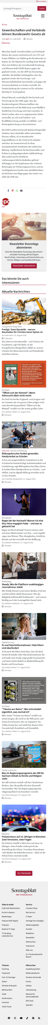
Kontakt (29, 929)
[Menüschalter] (43, 15)
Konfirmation (7, 998)
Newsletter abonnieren (24, 265)
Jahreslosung (31, 990)
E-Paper (29, 916)
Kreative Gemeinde (33, 977)
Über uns (29, 950)
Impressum (30, 946)
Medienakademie (33, 973)
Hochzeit (5, 1002)
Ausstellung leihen (33, 969)
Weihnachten (7, 990)
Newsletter (30, 937)
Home (4, 24)
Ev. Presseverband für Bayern (34, 955)
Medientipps (6, 916)
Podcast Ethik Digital (10, 921)
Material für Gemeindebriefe (32, 995)
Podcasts (5, 925)
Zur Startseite (24, 873)
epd (7, 39)
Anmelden (42, 1)
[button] (6, 43)
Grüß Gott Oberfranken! (11, 908)
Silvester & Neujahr (9, 985)
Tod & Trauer (7, 1006)
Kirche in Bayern (8, 912)
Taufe (4, 994)
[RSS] (39, 1019)
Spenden (29, 1005)
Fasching (5, 969)
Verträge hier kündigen (35, 921)
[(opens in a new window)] (9, 1019)
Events (28, 981)
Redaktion (30, 933)
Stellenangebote (32, 925)
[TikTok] (27, 1019)
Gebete (29, 985)
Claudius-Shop (31, 908)
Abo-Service (30, 912)
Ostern (4, 981)
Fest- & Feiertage (8, 977)
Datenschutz (31, 942)
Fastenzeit (6, 973)
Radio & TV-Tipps (8, 929)
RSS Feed (29, 1001)
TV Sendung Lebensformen (7, 934)
